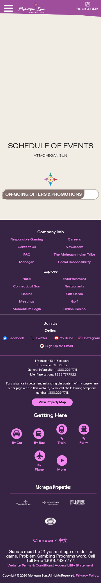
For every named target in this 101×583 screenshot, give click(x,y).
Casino (26, 294)
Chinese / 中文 (50, 540)
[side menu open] (8, 8)
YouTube (66, 338)
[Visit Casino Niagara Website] (50, 521)
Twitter (41, 338)
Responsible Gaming (26, 239)
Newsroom (74, 247)
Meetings (26, 301)
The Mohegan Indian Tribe (74, 254)
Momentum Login (27, 309)
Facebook (16, 338)
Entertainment (74, 279)
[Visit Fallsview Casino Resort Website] (77, 503)
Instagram (92, 338)
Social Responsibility (74, 262)
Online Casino (74, 309)
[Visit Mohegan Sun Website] (23, 503)
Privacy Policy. (87, 575)
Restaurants (74, 286)
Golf (74, 301)
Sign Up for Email (59, 346)
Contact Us (27, 247)
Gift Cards (74, 294)
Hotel (26, 279)
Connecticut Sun (26, 286)
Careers (74, 239)
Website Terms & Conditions (30, 565)
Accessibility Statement (74, 565)
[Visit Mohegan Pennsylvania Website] (50, 503)
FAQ (26, 254)
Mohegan (26, 262)
